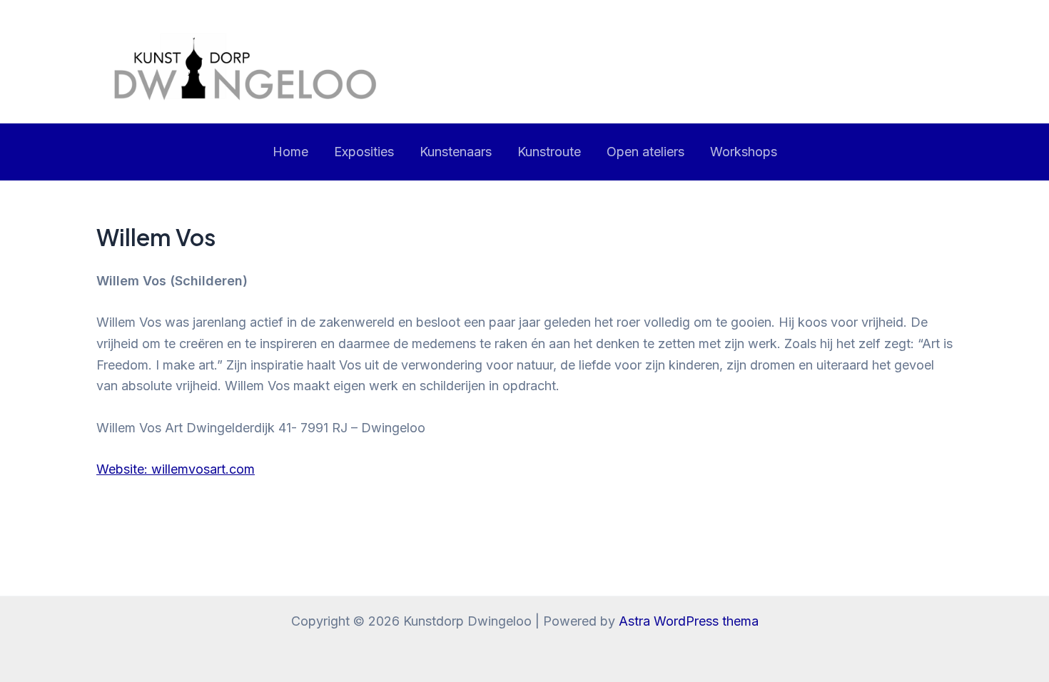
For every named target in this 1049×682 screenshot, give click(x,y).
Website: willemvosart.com (175, 469)
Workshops (743, 151)
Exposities (364, 151)
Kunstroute (549, 151)
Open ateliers (645, 151)
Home (290, 151)
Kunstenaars (456, 151)
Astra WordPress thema (689, 621)
